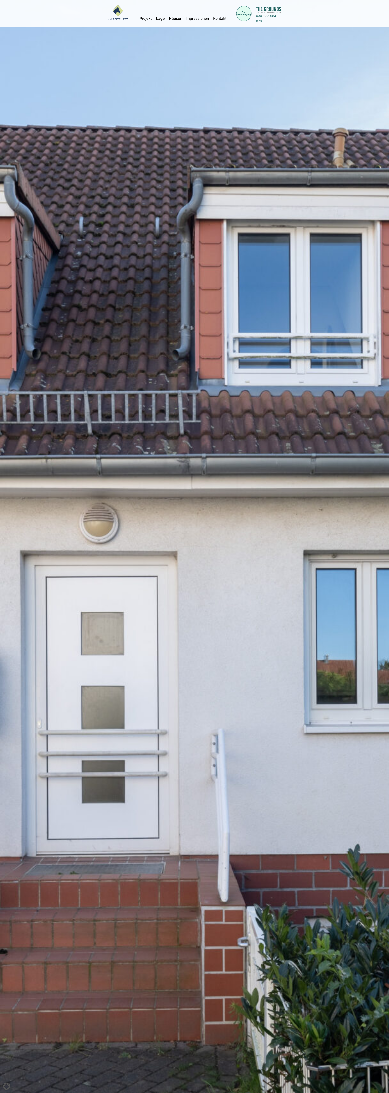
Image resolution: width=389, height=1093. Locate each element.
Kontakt (220, 18)
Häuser (175, 18)
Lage (160, 18)
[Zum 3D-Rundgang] (240, 13)
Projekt (146, 18)
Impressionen (197, 18)
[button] (6, 1086)
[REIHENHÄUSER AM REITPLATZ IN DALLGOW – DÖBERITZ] (118, 13)
